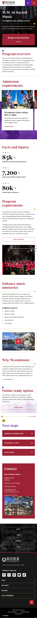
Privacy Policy (12, 612)
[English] (7, 615)
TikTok (24, 575)
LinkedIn (19, 575)
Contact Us (18, 614)
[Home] (8, 3)
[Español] (6, 615)
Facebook (4, 575)
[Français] (4, 615)
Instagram (14, 575)
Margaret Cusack (9, 478)
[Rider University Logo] (10, 559)
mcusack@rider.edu (10, 489)
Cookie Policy (24, 612)
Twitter (9, 575)
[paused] (18, 341)
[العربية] (3, 615)
